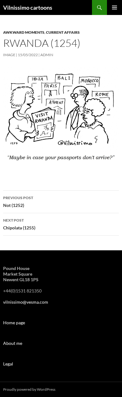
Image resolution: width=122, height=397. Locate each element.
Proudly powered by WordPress (29, 389)
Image (9, 54)
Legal (8, 363)
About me (12, 343)
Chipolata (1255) (19, 224)
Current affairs (63, 32)
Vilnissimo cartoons (27, 7)
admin (46, 54)
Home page (14, 322)
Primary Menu (114, 7)
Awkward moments (23, 32)
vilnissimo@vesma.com (25, 302)
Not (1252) (18, 201)
